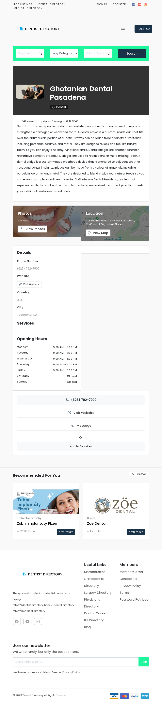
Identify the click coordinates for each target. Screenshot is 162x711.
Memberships (94, 572)
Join (144, 662)
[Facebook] (133, 4)
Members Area (131, 572)
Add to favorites (81, 446)
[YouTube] (139, 4)
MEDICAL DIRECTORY (28, 8)
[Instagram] (145, 4)
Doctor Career (95, 613)
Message (83, 425)
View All (141, 474)
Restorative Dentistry (29, 518)
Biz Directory (94, 620)
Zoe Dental (96, 523)
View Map (100, 233)
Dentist (61, 107)
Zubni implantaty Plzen (37, 523)
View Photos (35, 229)
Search (132, 53)
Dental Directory (52, 4)
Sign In (102, 4)
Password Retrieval (134, 599)
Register (119, 4)
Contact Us (128, 579)
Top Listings (23, 4)
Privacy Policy (130, 585)
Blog (87, 627)
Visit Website (31, 284)
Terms (125, 592)
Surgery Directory (98, 592)
